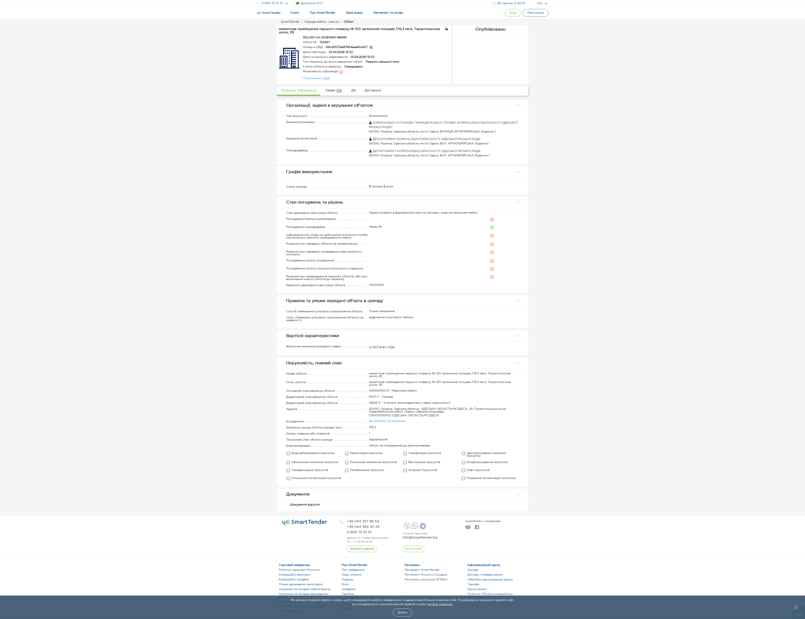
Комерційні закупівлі (294, 575)
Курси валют (477, 589)
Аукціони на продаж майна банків (304, 589)
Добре (402, 612)
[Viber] (406, 527)
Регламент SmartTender (422, 570)
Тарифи (473, 584)
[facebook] (476, 528)
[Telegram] (422, 527)
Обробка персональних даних (490, 579)
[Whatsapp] (414, 528)
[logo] (304, 522)
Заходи (472, 570)
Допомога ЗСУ (312, 3)
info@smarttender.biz (420, 537)
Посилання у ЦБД (316, 78)
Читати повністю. (440, 604)
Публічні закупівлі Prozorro (299, 570)
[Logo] (269, 13)
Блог (345, 584)
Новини (347, 579)
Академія (348, 589)
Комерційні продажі (294, 579)
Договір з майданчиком (484, 575)
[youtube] (467, 528)
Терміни (348, 594)
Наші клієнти (351, 575)
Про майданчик (353, 570)
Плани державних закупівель (301, 584)
